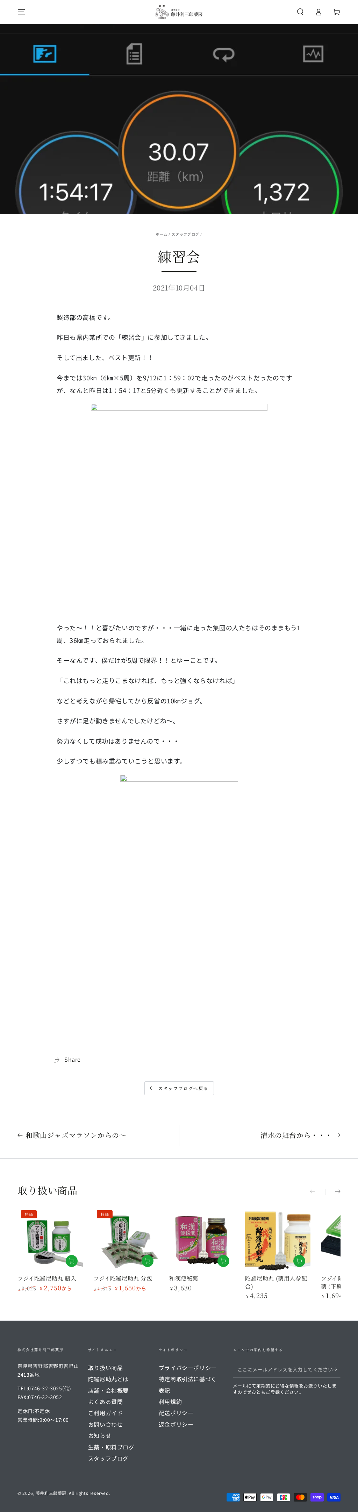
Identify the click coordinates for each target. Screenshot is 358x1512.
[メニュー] (21, 12)
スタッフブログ (185, 234)
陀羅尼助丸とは (108, 1379)
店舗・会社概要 (108, 1390)
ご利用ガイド (105, 1413)
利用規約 (170, 1401)
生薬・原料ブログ (111, 1447)
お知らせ (99, 1435)
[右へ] (333, 1192)
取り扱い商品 (105, 1367)
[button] (300, 12)
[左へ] (317, 1192)
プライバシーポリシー (188, 1367)
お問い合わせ (105, 1424)
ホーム (161, 234)
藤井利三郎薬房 (51, 1493)
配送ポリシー (176, 1413)
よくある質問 (105, 1401)
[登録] (336, 1369)
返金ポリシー (176, 1424)
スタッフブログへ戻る (183, 1088)
